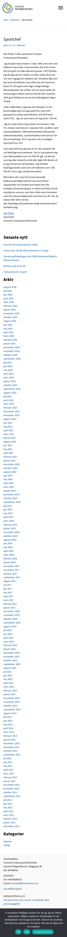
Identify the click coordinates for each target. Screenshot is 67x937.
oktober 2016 (10, 618)
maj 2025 (7, 328)
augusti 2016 (9, 626)
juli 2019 (7, 505)
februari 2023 (10, 407)
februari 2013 (10, 777)
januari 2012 (9, 822)
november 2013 (11, 747)
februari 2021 (10, 456)
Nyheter (21, 45)
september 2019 (11, 502)
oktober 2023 (10, 385)
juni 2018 (7, 543)
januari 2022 (9, 437)
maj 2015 (7, 679)
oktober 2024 (10, 354)
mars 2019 (8, 520)
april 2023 (8, 400)
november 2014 (11, 701)
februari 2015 (10, 690)
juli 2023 (7, 396)
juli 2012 (7, 799)
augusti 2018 (9, 539)
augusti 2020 (9, 471)
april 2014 (8, 728)
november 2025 (11, 313)
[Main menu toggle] (60, 7)
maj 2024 (7, 369)
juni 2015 (7, 675)
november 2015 (11, 656)
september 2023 (11, 388)
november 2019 (11, 494)
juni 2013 (7, 762)
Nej (27, 931)
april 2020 (8, 483)
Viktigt (6, 845)
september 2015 (11, 664)
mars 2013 (8, 773)
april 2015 (8, 682)
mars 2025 (8, 335)
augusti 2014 (9, 713)
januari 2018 (9, 562)
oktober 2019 (10, 498)
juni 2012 (7, 803)
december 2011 (11, 826)
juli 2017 (7, 584)
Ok (18, 931)
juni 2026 (7, 294)
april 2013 (8, 769)
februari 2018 (10, 558)
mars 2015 (8, 686)
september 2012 (11, 796)
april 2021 (8, 452)
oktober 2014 (10, 705)
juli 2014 (7, 716)
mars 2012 (8, 815)
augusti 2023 (9, 392)
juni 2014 (7, 720)
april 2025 (8, 332)
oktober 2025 (10, 317)
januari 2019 (9, 528)
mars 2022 (8, 434)
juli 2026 (7, 290)
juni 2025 (7, 324)
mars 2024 (8, 377)
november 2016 (11, 615)
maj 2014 (7, 724)
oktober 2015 (10, 660)
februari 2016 (10, 645)
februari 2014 (10, 735)
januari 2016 (9, 649)
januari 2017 (9, 607)
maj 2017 (7, 592)
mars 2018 (8, 554)
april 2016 (8, 637)
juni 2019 (7, 509)
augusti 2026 (9, 287)
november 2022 (11, 415)
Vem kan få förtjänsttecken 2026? (20, 244)
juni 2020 (7, 475)
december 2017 (11, 566)
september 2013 (11, 754)
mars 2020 (8, 486)
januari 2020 (9, 490)
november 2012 (11, 788)
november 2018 (11, 532)
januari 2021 (9, 460)
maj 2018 (7, 547)
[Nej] (62, 922)
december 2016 (11, 611)
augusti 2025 (9, 320)
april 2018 (8, 550)
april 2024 (8, 373)
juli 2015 (7, 671)
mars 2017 (8, 600)
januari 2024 (9, 381)
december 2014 (11, 698)
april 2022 (8, 430)
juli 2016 (7, 630)
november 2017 (11, 569)
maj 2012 (7, 807)
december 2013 (11, 743)
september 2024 (11, 358)
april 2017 (8, 596)
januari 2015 (9, 694)
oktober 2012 (10, 792)
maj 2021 (7, 449)
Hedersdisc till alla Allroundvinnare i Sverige (26, 250)
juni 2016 (7, 634)
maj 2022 (7, 426)
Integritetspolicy (43, 931)
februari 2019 (10, 524)
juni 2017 (7, 588)
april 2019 (8, 517)
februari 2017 (10, 603)
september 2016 (11, 622)
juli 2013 (7, 758)
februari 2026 (10, 305)
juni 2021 (7, 445)
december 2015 (11, 652)
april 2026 (8, 298)
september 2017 (11, 577)
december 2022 (11, 411)
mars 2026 (8, 302)
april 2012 (8, 811)
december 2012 (11, 784)
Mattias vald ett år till (14, 266)
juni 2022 (7, 422)
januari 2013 (9, 781)
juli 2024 (7, 362)
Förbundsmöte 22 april (15, 271)
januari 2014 (9, 739)
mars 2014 (8, 732)
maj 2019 (7, 513)
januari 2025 (9, 343)
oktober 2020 (10, 468)
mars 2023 (8, 403)
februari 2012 (10, 818)
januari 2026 (9, 309)
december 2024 (11, 347)
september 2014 (11, 709)
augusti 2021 (9, 441)
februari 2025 (10, 339)
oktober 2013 (10, 750)
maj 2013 (7, 765)
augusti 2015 (9, 667)
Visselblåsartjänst (12, 888)
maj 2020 (7, 479)
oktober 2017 (10, 573)
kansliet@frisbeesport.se (25, 883)
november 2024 (11, 351)
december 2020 (11, 464)
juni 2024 (7, 366)
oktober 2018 (10, 535)
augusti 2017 (9, 581)
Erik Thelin (8, 213)
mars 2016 (8, 641)
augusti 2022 (9, 419)
